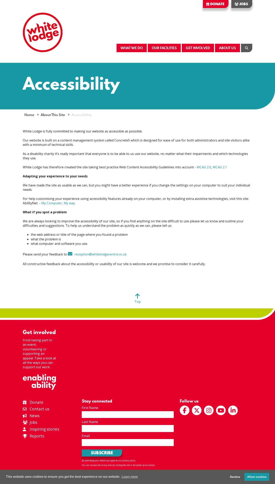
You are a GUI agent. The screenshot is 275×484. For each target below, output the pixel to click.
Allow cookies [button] (257, 476)
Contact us (39, 409)
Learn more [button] (130, 476)
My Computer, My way (58, 203)
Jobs (243, 4)
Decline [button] (235, 476)
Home (29, 114)
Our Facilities (164, 47)
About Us (227, 47)
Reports (37, 436)
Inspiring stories (44, 429)
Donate (216, 4)
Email (86, 436)
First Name (90, 408)
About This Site (53, 114)
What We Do (132, 47)
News (34, 415)
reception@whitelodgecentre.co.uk (100, 254)
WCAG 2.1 (220, 167)
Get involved (39, 332)
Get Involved (198, 47)
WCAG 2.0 (204, 167)
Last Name (90, 422)
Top (137, 301)
